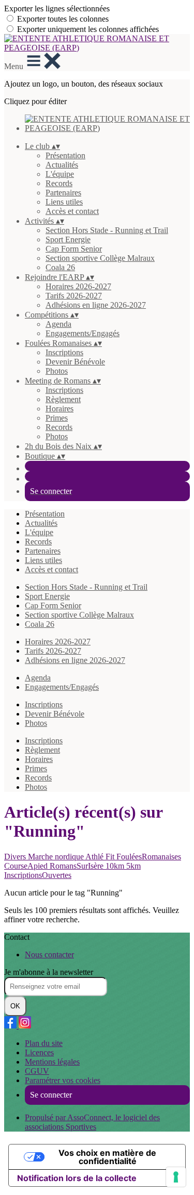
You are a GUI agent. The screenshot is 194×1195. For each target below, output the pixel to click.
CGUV (37, 1071)
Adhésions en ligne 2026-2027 (96, 305)
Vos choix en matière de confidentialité (107, 1157)
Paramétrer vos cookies (62, 1080)
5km (133, 865)
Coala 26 (60, 267)
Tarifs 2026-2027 (74, 295)
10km (116, 865)
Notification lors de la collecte (77, 1178)
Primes (57, 417)
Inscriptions (64, 352)
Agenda (58, 324)
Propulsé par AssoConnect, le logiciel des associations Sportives (92, 1122)
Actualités (62, 164)
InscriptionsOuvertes (37, 875)
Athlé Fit (100, 856)
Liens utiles (64, 201)
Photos (57, 371)
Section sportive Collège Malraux (100, 258)
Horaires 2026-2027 (78, 286)
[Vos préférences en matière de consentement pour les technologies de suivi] (176, 1177)
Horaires (59, 408)
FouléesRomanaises (148, 856)
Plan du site (44, 1043)
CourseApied (27, 865)
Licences (39, 1052)
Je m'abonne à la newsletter (48, 972)
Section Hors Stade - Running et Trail (107, 230)
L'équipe (60, 174)
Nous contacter (49, 954)
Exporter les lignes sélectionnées (57, 8)
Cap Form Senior (74, 248)
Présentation (65, 155)
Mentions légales (52, 1061)
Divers (16, 856)
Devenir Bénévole (75, 361)
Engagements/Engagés (83, 333)
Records (59, 183)
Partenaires (63, 192)
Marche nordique (56, 856)
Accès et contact (72, 211)
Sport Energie (68, 239)
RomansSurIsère (78, 865)
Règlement (63, 399)
